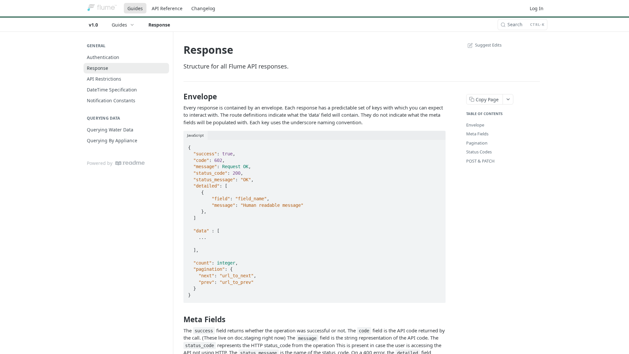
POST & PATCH (480, 161)
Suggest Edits (488, 45)
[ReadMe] (130, 163)
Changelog (203, 8)
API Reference (167, 8)
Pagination (476, 143)
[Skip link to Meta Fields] (179, 319)
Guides (135, 8)
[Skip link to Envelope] (179, 96)
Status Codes (479, 152)
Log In (536, 8)
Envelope (475, 125)
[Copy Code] (437, 145)
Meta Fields (477, 134)
